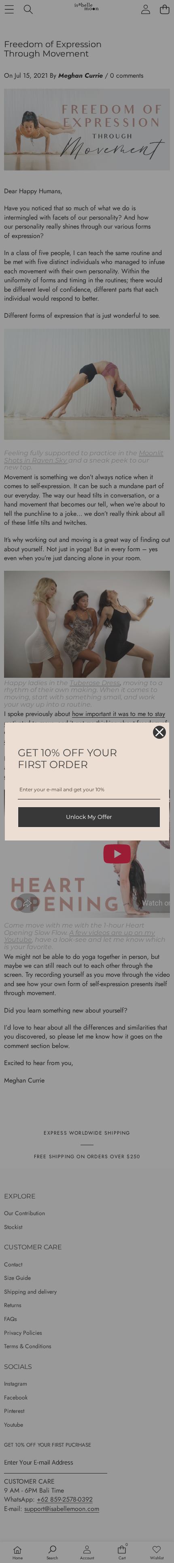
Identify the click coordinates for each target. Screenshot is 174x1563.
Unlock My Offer (89, 817)
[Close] (159, 732)
